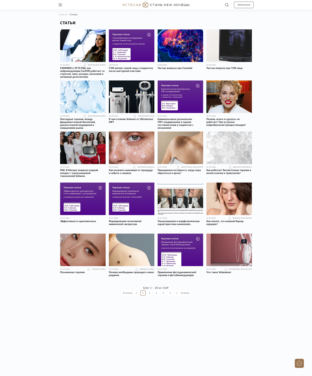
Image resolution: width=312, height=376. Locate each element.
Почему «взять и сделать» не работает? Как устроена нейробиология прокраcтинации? (226, 122)
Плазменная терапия (72, 272)
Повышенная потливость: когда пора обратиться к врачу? (179, 171)
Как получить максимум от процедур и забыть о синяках (131, 171)
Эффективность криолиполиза (78, 221)
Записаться (243, 5)
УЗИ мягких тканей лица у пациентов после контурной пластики (131, 69)
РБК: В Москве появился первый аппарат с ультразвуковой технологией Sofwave (79, 173)
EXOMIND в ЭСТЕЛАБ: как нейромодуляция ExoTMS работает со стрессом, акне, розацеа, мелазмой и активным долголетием (82, 72)
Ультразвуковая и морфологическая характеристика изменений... (179, 222)
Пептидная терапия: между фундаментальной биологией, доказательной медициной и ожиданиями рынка (78, 123)
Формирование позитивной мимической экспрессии (125, 222)
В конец (185, 292)
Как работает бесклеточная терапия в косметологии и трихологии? (228, 171)
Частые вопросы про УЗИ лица (224, 67)
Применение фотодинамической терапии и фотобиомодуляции (177, 274)
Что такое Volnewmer (218, 272)
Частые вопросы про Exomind (175, 67)
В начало (127, 292)
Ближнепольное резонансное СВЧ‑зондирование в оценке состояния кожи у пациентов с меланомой (175, 123)
